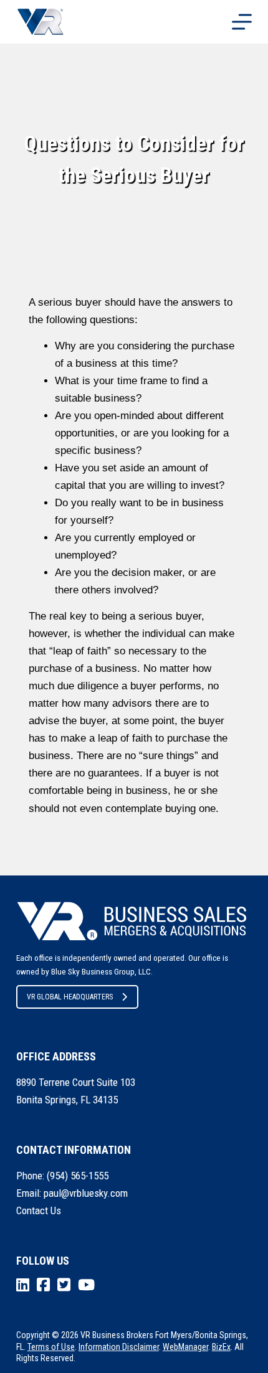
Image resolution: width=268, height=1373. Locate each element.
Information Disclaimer (119, 1347)
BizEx (221, 1347)
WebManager (185, 1347)
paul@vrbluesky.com (86, 1193)
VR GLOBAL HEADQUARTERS (70, 997)
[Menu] (242, 22)
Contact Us (38, 1210)
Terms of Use (51, 1347)
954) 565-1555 (79, 1175)
